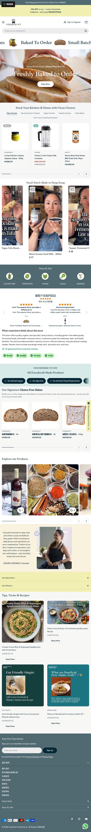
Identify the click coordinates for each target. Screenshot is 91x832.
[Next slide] (86, 174)
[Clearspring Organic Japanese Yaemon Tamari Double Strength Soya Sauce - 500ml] (26, 321)
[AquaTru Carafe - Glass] (65, 321)
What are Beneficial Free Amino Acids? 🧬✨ (66, 714)
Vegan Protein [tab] (49, 113)
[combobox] (45, 31)
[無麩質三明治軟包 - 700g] (75, 415)
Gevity (67, 152)
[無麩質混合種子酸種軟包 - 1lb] (45, 415)
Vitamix (37, 152)
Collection (34, 12)
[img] (45, 298)
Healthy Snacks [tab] (65, 113)
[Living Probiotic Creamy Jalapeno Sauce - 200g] (15, 136)
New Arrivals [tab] (12, 113)
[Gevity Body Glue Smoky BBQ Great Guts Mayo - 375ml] (75, 136)
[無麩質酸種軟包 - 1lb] (15, 415)
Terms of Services (32, 757)
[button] (45, 223)
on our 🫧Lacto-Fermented (45, 9)
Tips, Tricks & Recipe (15, 595)
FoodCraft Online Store (18, 827)
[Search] (85, 30)
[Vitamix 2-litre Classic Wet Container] (45, 136)
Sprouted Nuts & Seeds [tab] (30, 113)
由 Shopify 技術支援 (37, 827)
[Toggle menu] (3, 22)
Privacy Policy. (48, 757)
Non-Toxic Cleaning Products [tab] (45, 118)
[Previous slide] (79, 174)
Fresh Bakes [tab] (79, 113)
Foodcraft (8, 152)
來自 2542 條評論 (45, 302)
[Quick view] (25, 128)
